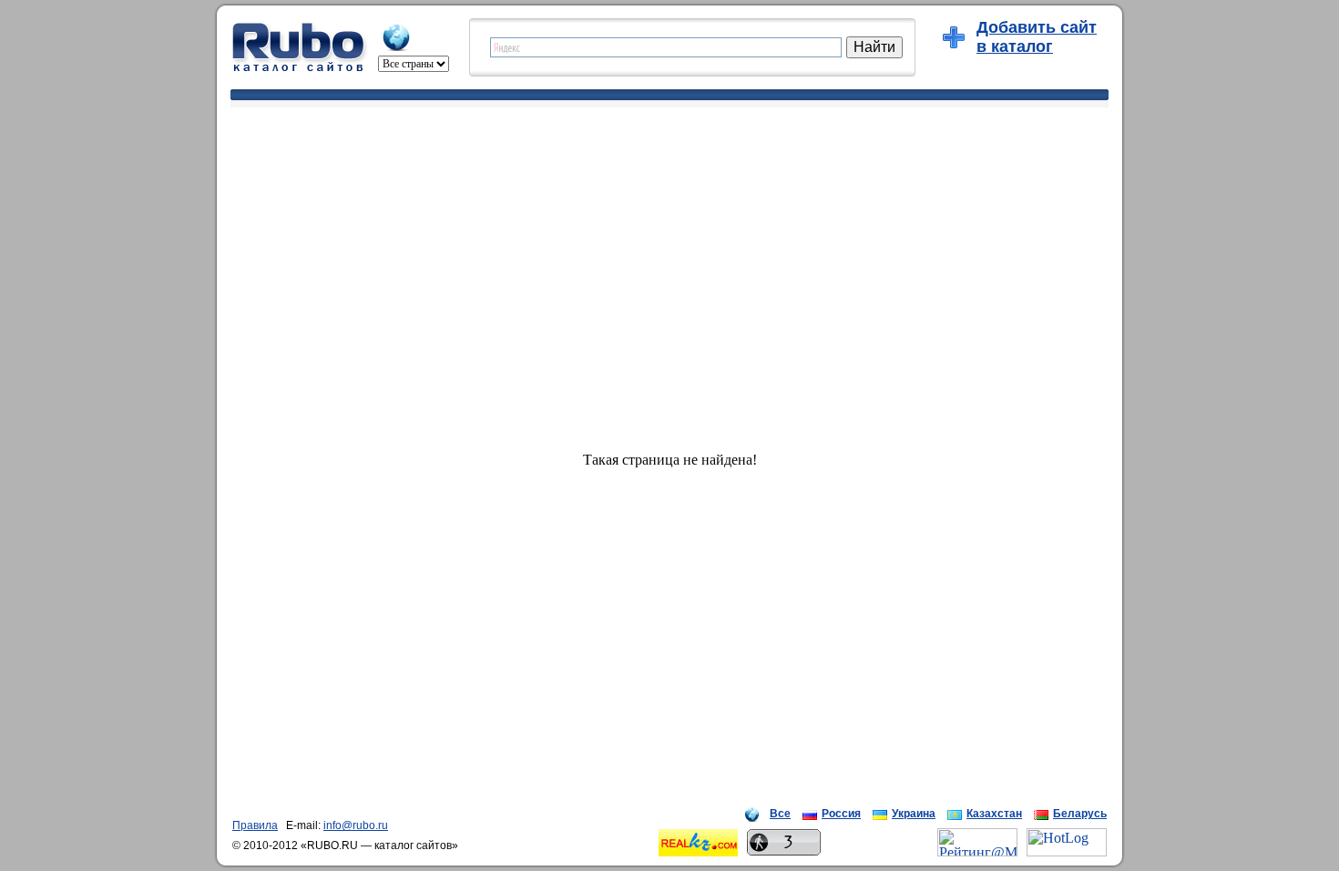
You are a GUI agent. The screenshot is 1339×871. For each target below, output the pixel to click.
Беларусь (1080, 813)
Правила (255, 825)
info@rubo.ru (355, 825)
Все (780, 813)
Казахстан (994, 813)
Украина (913, 813)
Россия (841, 813)
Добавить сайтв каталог (1036, 37)
